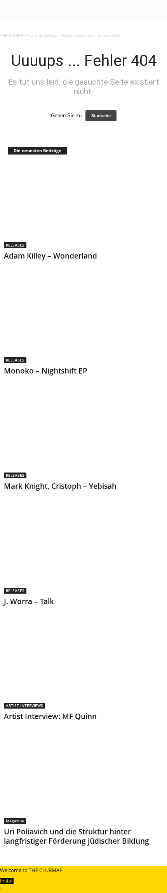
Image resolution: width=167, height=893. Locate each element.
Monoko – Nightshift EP (45, 371)
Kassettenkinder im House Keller (91, 35)
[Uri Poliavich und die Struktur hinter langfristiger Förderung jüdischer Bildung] (83, 781)
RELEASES (15, 245)
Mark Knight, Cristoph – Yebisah (60, 486)
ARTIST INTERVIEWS (24, 705)
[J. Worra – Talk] (83, 551)
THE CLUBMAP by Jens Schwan (29, 35)
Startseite (101, 115)
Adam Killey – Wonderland (50, 256)
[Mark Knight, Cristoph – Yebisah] (83, 435)
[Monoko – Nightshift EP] (83, 320)
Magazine (15, 821)
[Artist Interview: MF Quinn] (83, 666)
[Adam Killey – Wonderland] (83, 205)
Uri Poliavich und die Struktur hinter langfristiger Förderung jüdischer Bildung (76, 836)
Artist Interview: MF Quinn (50, 716)
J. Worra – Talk (29, 601)
